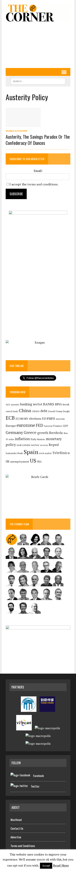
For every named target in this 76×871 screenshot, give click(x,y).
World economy (16, 130)
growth (42, 432)
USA (39, 461)
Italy (33, 439)
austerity (15, 404)
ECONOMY (22, 418)
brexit (66, 404)
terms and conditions (42, 184)
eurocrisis (60, 419)
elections (35, 419)
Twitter (35, 786)
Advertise (16, 837)
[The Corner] (38, 13)
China (25, 410)
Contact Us (17, 828)
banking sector (31, 404)
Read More (61, 865)
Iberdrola (56, 433)
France (57, 426)
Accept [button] (46, 865)
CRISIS (36, 411)
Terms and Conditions (23, 846)
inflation (22, 438)
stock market (45, 453)
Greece (30, 432)
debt (43, 411)
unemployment (19, 461)
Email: (38, 171)
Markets (41, 439)
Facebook (38, 775)
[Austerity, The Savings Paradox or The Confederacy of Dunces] (23, 124)
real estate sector (28, 445)
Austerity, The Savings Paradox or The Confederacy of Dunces (38, 139)
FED (39, 425)
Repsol (54, 445)
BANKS (48, 404)
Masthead (16, 820)
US (33, 460)
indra (11, 439)
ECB (10, 418)
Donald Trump (55, 411)
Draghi (66, 411)
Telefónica (61, 453)
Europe (11, 426)
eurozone (26, 425)
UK (8, 461)
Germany (14, 432)
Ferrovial (48, 425)
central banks (12, 411)
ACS (8, 404)
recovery (44, 445)
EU (44, 418)
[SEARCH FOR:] (38, 80)
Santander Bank (14, 453)
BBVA (58, 404)
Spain (31, 452)
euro (51, 418)
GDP (65, 426)
